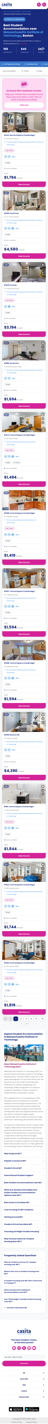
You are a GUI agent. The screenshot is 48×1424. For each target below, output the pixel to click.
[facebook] (14, 1348)
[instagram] (19, 1348)
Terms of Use (16, 1422)
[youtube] (34, 1348)
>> (27, 1024)
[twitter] (24, 1348)
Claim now (24, 105)
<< (5, 1019)
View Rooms (24, 184)
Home (5, 12)
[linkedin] (29, 1348)
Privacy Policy (31, 1422)
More (13, 156)
